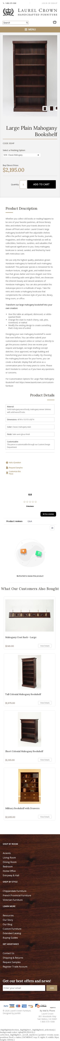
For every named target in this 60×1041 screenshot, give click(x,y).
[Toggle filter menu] (52, 528)
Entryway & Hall (11, 875)
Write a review (48, 514)
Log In (44, 3)
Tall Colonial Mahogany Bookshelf (23, 694)
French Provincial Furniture (17, 895)
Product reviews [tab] (14, 521)
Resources (8, 915)
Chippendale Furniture (14, 891)
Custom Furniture (12, 928)
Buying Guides (10, 937)
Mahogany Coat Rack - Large (20, 637)
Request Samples (16, 467)
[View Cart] (54, 21)
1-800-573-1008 (10, 3)
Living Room (9, 857)
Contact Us (8, 953)
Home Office (9, 870)
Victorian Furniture (13, 899)
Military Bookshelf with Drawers (22, 808)
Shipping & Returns (13, 957)
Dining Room (9, 862)
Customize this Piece (15, 472)
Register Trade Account (15, 966)
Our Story (8, 919)
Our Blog (7, 924)
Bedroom (8, 866)
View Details (44, 646)
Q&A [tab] (29, 521)
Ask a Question (15, 462)
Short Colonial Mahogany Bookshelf (24, 751)
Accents (7, 853)
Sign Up (54, 3)
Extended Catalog (12, 933)
